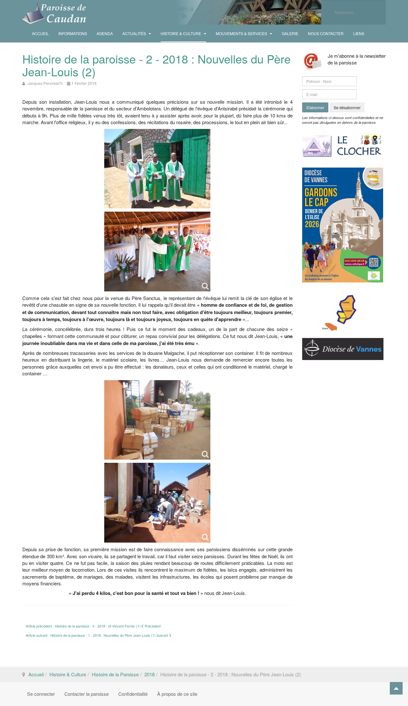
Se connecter (41, 693)
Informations (72, 33)
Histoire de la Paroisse (115, 674)
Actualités (134, 33)
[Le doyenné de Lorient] (342, 309)
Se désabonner (347, 107)
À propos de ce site (177, 693)
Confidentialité (133, 693)
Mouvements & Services (242, 33)
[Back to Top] (396, 688)
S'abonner (315, 107)
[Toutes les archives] (342, 144)
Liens (358, 33)
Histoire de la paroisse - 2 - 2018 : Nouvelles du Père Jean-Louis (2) (156, 64)
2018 (149, 674)
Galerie (290, 33)
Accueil (40, 33)
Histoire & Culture (181, 33)
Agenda (105, 33)
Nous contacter (326, 33)
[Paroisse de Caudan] (54, 12)
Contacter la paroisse (86, 693)
